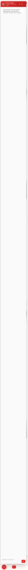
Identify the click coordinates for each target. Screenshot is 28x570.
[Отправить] (23, 561)
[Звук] (20, 4)
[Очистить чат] (22, 4)
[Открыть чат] (4, 567)
